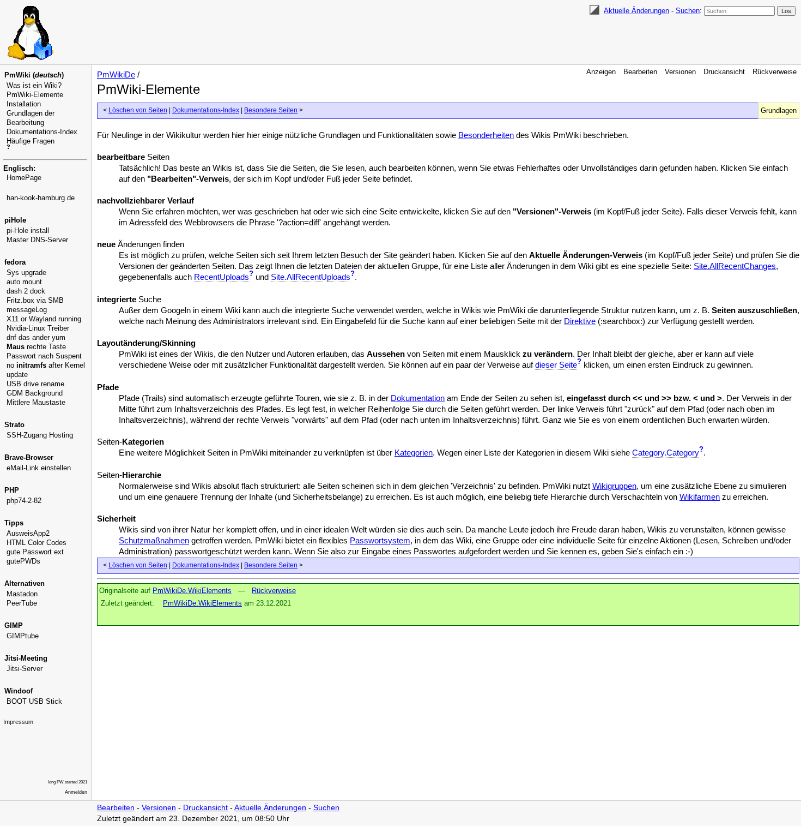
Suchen (688, 11)
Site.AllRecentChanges (735, 266)
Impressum (18, 722)
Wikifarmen (699, 496)
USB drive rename (35, 384)
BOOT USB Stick (34, 701)
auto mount (24, 282)
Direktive (580, 321)
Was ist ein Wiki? (34, 85)
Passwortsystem (380, 540)
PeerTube (22, 603)
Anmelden (76, 792)
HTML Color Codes (36, 542)
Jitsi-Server (25, 669)
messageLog (27, 310)
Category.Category (665, 452)
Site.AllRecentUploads (310, 277)
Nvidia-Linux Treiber (38, 328)
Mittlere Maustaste (36, 402)
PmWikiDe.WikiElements (192, 591)
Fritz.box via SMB (35, 300)
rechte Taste (36, 347)
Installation (24, 104)
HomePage (24, 177)
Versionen (680, 72)
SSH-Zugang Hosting (40, 435)
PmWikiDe (116, 74)
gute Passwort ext (35, 552)
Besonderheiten (486, 135)
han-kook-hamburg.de (41, 198)
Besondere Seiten (271, 110)
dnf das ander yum (36, 337)
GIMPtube (23, 636)
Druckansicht (724, 72)
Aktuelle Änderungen (636, 11)
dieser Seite (556, 364)
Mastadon (22, 594)
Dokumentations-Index (42, 132)
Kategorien (414, 452)
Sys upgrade (26, 272)
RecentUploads (221, 277)
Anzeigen (601, 72)
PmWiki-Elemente (35, 95)
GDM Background (35, 393)
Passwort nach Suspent (44, 356)
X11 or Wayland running (44, 319)
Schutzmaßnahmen (154, 540)
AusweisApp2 (28, 533)
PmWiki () (34, 75)
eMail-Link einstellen (39, 468)
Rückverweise (775, 72)
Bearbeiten (640, 72)
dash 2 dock (26, 291)
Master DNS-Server (37, 240)
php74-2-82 (24, 500)
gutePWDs (23, 561)
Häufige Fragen (30, 141)
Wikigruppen (614, 485)
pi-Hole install (28, 230)
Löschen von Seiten (137, 110)
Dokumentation (418, 398)
